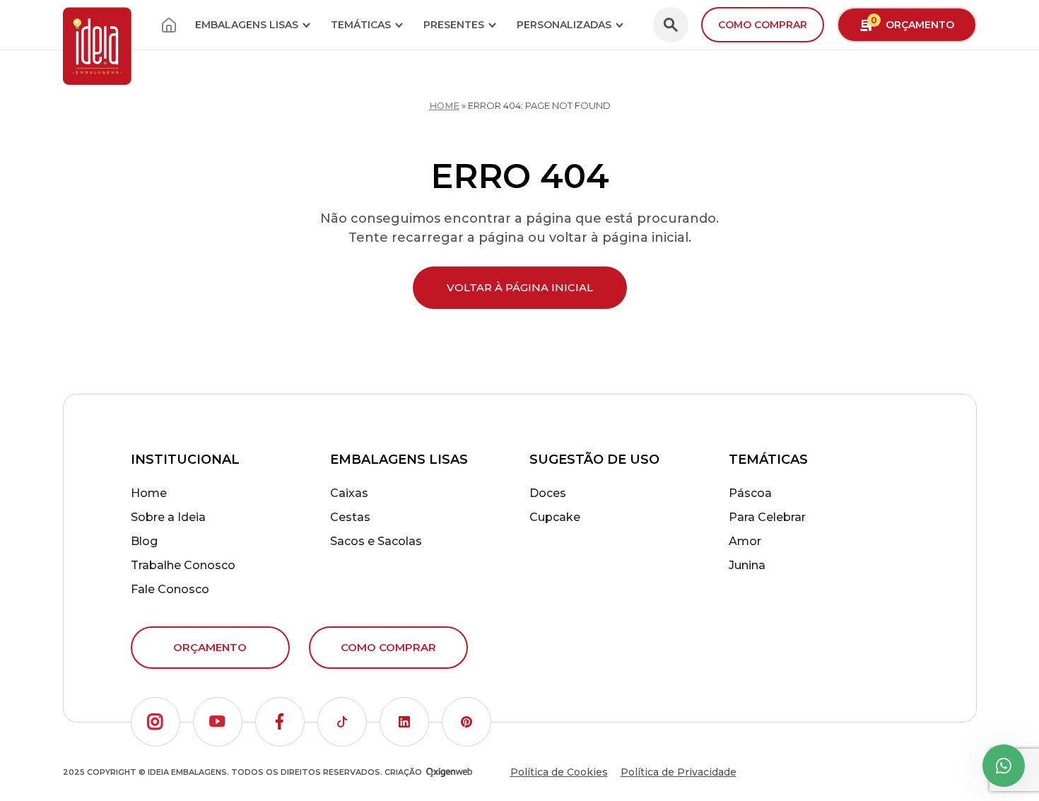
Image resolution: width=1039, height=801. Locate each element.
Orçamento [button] (912, 23)
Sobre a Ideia (168, 517)
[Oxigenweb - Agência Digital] (449, 772)
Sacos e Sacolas (376, 541)
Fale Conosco (170, 589)
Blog (144, 541)
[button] (155, 722)
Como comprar (762, 24)
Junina (747, 565)
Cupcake (554, 517)
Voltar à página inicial (520, 287)
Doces (547, 493)
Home (444, 105)
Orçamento (210, 647)
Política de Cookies (559, 772)
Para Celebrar (767, 517)
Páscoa (750, 493)
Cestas (350, 517)
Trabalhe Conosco (183, 565)
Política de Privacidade (678, 772)
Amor (745, 541)
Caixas (349, 493)
